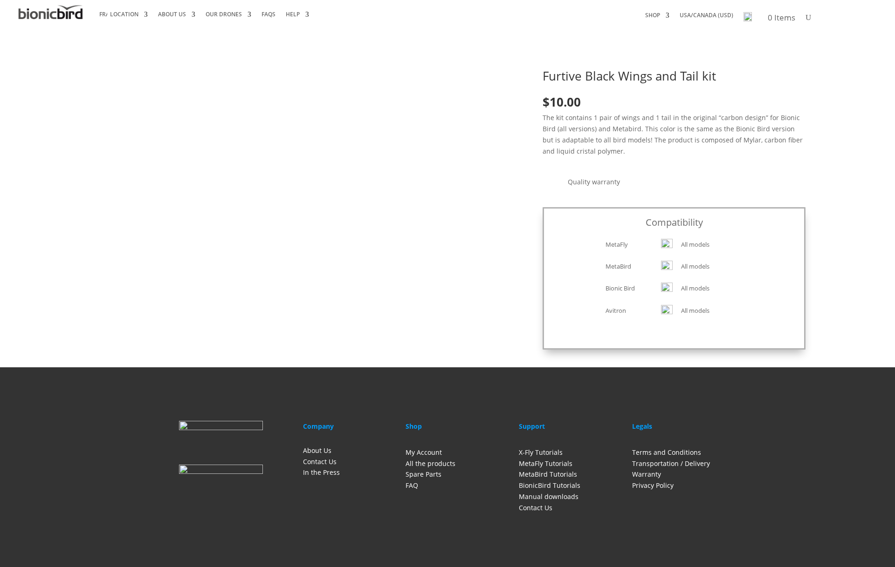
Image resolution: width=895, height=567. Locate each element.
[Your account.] (748, 19)
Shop (652, 15)
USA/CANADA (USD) (706, 15)
